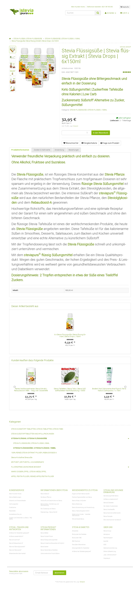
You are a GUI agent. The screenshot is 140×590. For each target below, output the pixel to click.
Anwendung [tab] (59, 150)
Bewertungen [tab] (74, 150)
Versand (75, 126)
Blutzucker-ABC (77, 537)
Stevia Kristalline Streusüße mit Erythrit (52, 543)
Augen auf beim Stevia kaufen (81, 493)
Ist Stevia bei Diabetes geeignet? (81, 551)
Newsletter (12, 511)
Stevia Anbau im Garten (79, 500)
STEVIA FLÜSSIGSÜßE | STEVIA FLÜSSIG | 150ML (88, 110)
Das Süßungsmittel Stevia (110, 496)
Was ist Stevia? (45, 493)
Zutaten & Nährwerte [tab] (42, 150)
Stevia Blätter (44, 533)
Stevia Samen (44, 546)
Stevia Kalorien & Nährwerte (111, 513)
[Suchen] (98, 13)
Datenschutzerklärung (110, 548)
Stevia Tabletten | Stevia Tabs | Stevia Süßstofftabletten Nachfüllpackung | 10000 (70, 390)
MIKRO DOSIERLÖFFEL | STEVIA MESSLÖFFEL (28, 472)
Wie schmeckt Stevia (78, 519)
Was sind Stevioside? (15, 550)
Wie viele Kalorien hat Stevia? (112, 520)
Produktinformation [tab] (20, 150)
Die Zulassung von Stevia (48, 508)
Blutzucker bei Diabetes (79, 534)
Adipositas (75, 531)
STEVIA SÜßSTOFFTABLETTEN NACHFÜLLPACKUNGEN (32, 434)
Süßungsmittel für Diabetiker (80, 548)
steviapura (106, 534)
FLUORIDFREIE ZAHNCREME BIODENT (26, 467)
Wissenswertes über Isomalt (17, 553)
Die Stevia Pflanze (46, 497)
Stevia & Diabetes (108, 502)
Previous (14, 387)
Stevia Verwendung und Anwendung (83, 507)
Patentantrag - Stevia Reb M (49, 512)
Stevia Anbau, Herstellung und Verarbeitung (50, 504)
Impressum (106, 558)
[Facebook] (129, 572)
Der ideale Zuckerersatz (110, 506)
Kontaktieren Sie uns (15, 514)
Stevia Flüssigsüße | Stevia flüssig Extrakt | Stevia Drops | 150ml (71, 335)
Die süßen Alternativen (79, 544)
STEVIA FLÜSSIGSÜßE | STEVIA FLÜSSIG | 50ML (31, 443)
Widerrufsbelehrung (109, 551)
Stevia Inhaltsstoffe (109, 509)
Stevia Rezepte (107, 516)
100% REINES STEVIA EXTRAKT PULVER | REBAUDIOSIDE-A (34, 453)
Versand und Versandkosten (17, 500)
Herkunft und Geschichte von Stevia (51, 500)
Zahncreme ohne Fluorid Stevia (50, 553)
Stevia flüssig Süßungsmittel (49, 540)
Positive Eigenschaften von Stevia (82, 497)
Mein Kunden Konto (78, 7)
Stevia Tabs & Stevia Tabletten (49, 550)
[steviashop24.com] (28, 12)
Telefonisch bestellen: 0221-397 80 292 (100, 7)
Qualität (105, 541)
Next (125, 387)
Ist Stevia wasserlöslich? (16, 536)
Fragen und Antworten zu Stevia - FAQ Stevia (20, 518)
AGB (104, 544)
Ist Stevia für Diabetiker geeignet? (19, 533)
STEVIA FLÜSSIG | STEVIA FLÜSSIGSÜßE (29, 438)
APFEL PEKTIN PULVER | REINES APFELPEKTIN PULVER (32, 476)
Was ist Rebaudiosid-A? (16, 543)
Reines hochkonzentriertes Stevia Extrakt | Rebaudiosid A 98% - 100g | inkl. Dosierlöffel (31, 390)
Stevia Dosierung (77, 504)
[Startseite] (10, 39)
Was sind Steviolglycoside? (17, 546)
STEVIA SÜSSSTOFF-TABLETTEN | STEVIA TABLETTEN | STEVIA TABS (37, 429)
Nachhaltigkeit (108, 537)
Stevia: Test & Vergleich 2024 (80, 511)
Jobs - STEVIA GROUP (109, 555)
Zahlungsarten (13, 504)
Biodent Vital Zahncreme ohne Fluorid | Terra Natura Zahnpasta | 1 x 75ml (109, 390)
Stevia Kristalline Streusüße (21, 457)
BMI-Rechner (76, 541)
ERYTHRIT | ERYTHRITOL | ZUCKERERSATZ (27, 462)
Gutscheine (12, 507)
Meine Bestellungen (15, 497)
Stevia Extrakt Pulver (47, 536)
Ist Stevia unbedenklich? (110, 499)
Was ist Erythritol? (14, 540)
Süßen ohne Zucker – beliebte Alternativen (81, 515)
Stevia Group (107, 531)
